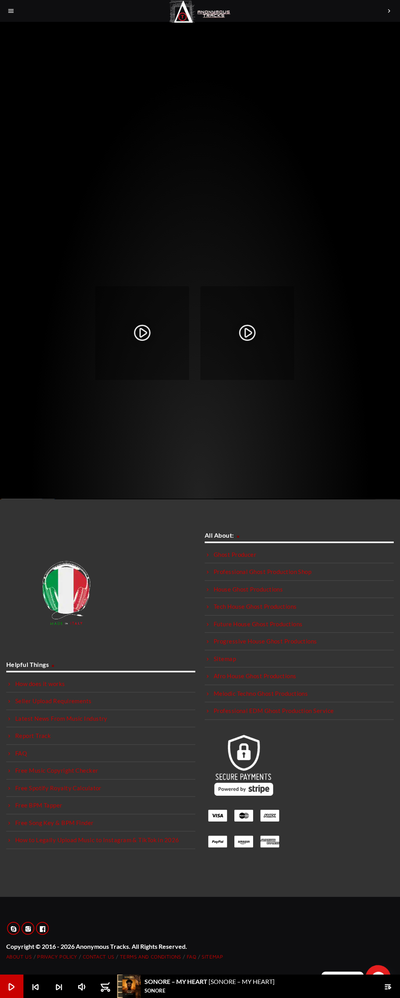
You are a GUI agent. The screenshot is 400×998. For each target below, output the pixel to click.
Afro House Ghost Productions (255, 675)
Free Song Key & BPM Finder (54, 822)
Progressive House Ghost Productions (265, 641)
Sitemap (225, 658)
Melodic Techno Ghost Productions (261, 693)
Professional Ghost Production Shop (262, 571)
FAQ (21, 753)
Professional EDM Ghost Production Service (274, 710)
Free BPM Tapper (38, 805)
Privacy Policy (57, 956)
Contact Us (98, 956)
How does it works (40, 683)
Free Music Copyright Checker (56, 770)
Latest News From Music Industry (61, 718)
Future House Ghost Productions (258, 623)
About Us (19, 956)
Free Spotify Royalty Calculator (58, 787)
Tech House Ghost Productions (255, 606)
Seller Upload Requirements (53, 700)
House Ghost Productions (248, 589)
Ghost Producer (235, 554)
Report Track (33, 735)
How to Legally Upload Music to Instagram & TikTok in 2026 (97, 839)
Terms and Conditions (150, 956)
